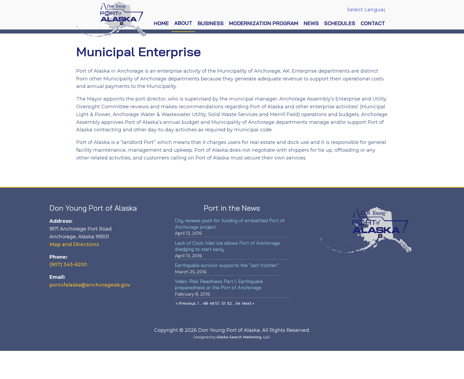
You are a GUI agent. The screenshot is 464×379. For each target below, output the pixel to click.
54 (238, 303)
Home (161, 23)
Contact (373, 23)
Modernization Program (263, 23)
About (183, 23)
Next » (248, 303)
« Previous (186, 303)
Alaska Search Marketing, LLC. (243, 337)
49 (211, 303)
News (311, 23)
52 (229, 303)
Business (211, 23)
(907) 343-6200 (68, 264)
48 (205, 303)
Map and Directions (74, 244)
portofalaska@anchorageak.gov (89, 285)
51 (224, 303)
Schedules (339, 23)
